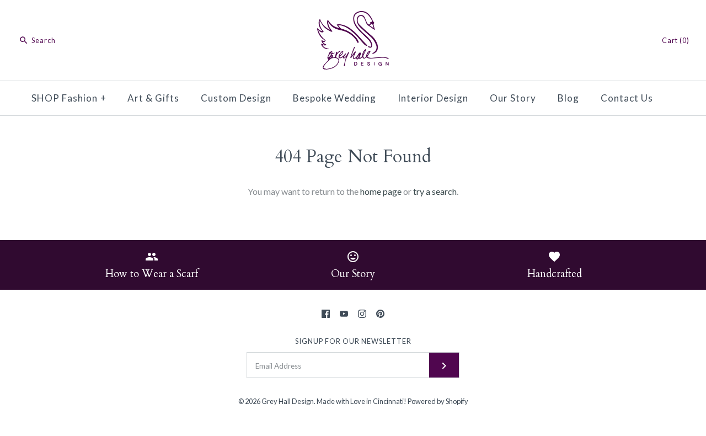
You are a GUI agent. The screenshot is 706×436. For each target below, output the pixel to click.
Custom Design (236, 98)
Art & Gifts (153, 98)
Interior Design (433, 98)
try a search (435, 191)
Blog (568, 98)
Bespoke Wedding (334, 98)
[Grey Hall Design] (353, 18)
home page (381, 191)
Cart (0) (675, 40)
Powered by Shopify (438, 401)
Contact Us (627, 98)
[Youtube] (344, 314)
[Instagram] (362, 314)
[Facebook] (326, 314)
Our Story (513, 98)
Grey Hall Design (287, 401)
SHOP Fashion (68, 98)
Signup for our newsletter (353, 341)
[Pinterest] (380, 314)
